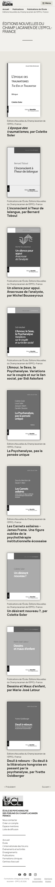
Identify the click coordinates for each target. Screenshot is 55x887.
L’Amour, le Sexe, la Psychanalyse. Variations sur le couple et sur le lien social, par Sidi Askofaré (26, 372)
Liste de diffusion (10, 829)
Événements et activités (14, 849)
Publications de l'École (37, 9)
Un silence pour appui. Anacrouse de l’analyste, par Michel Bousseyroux (25, 291)
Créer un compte (10, 823)
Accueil (6, 9)
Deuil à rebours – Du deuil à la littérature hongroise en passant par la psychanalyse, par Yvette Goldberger (27, 768)
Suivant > (46, 786)
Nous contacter (10, 820)
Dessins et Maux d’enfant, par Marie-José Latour (26, 688)
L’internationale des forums (15, 846)
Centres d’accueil (11, 861)
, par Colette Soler (27, 131)
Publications (18, 9)
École (5, 843)
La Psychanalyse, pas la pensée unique (24, 453)
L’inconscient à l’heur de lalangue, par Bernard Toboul (25, 212)
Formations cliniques (12, 858)
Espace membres (11, 826)
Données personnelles (37, 880)
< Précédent (9, 786)
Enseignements (10, 852)
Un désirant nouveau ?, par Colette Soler (27, 613)
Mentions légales (48, 880)
